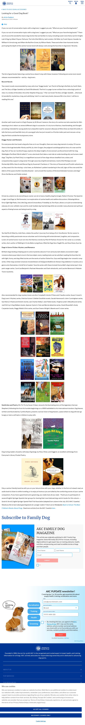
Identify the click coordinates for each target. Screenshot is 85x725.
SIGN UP (61, 634)
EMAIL (44, 598)
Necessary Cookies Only (40, 715)
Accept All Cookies (41, 709)
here (53, 508)
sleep (5, 24)
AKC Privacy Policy (78, 641)
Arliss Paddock (9, 17)
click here (66, 638)
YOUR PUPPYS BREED (47, 605)
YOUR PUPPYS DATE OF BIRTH (49, 611)
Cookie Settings (41, 721)
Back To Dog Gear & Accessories (14, 9)
